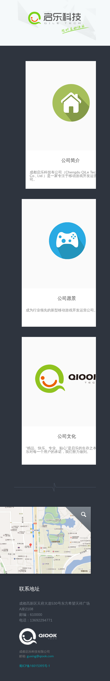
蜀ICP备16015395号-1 (34, 666)
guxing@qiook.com (40, 656)
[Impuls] (55, 33)
